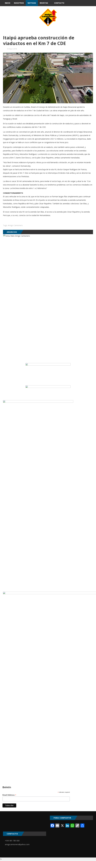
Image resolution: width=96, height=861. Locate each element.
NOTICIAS (32, 3)
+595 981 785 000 (12, 840)
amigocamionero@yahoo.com (17, 844)
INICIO (7, 3)
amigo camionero (15, 225)
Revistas (44, 3)
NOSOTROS (19, 3)
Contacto (59, 3)
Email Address (9, 795)
